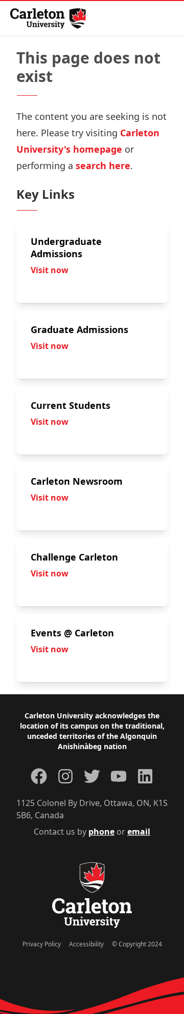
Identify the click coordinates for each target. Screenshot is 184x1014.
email (138, 831)
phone (101, 831)
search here (103, 165)
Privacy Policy (41, 944)
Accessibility (86, 944)
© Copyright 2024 (137, 944)
